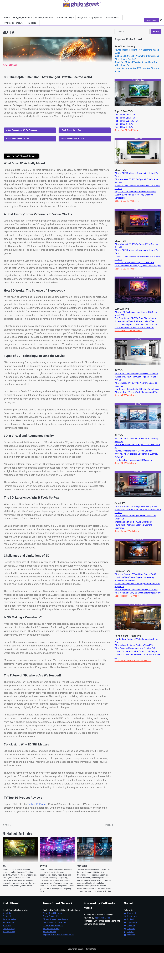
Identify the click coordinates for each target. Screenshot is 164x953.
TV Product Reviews (13, 23)
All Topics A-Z (9, 922)
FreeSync (82, 865)
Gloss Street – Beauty (53, 925)
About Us (7, 913)
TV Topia (32, 23)
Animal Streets (49, 931)
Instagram (132, 916)
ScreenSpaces (112, 17)
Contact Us (7, 916)
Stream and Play (64, 17)
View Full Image (10, 65)
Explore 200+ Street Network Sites (58, 935)
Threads (131, 928)
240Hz (43, 865)
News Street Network (52, 913)
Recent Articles (151, 20)
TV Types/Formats (21, 17)
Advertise (7, 925)
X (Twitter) (132, 922)
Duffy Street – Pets (51, 916)
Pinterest (131, 935)
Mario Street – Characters (54, 922)
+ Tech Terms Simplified (71, 130)
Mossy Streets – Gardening (55, 919)
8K (4, 865)
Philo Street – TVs (51, 928)
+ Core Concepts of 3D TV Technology (22, 130)
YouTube (131, 925)
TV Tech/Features (43, 17)
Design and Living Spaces (89, 17)
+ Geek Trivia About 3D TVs (72, 138)
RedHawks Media (102, 918)
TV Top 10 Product (37, 804)
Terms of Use (8, 928)
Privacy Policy (9, 931)
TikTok (130, 931)
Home (7, 17)
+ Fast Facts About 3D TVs (17, 138)
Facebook (131, 913)
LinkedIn (131, 919)
